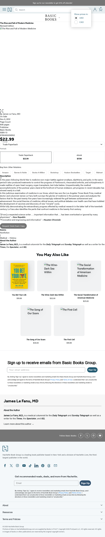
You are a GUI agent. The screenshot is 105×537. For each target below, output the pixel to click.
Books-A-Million (38, 172)
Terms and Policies (11, 519)
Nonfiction (4, 232)
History (13, 237)
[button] (52, 111)
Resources (8, 512)
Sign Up (92, 370)
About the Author (8, 240)
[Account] (95, 9)
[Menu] (4, 9)
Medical (3, 237)
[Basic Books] (59, 17)
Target (88, 172)
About (5, 505)
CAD (81, 22)
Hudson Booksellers (72, 172)
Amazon (5, 172)
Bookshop (54, 172)
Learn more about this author (18, 423)
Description (5, 176)
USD (81, 17)
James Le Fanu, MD (11, 113)
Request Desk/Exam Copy (13, 226)
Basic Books (5, 129)
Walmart (99, 172)
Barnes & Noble (20, 172)
